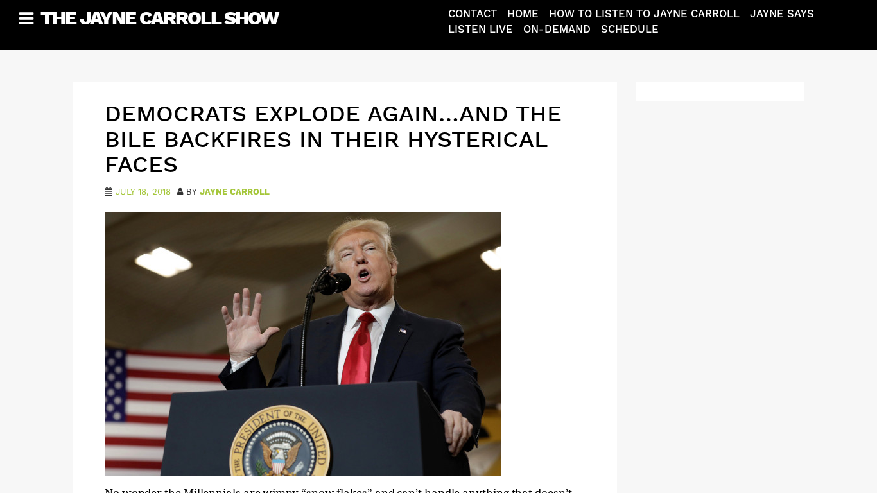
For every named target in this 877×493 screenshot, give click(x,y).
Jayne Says (782, 14)
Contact (472, 14)
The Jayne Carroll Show (159, 17)
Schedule (630, 29)
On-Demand (557, 29)
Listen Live (480, 29)
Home (523, 14)
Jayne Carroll (235, 191)
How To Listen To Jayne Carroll (644, 14)
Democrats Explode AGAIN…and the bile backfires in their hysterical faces (333, 139)
